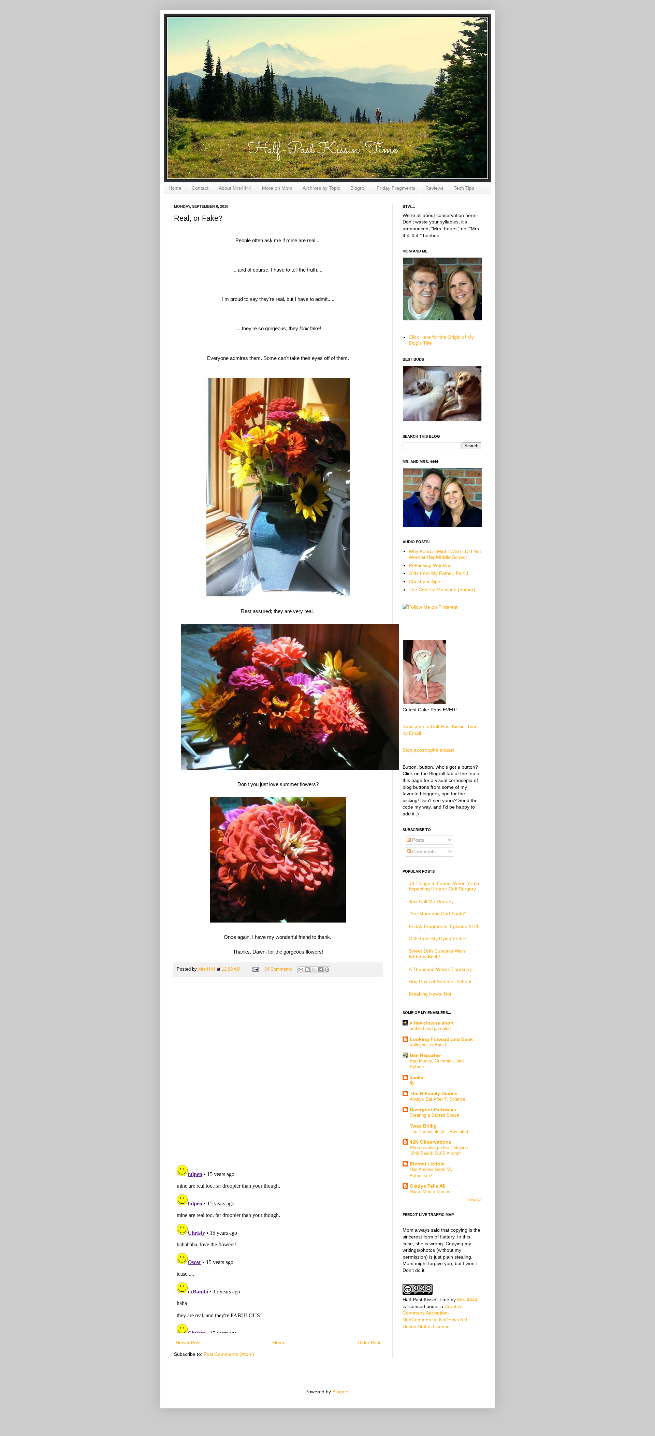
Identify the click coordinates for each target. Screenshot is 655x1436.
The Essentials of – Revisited (439, 1131)
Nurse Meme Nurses (430, 1191)
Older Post (369, 1342)
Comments (423, 851)
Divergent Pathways (433, 1109)
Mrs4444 (207, 969)
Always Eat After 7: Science (437, 1099)
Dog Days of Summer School (440, 981)
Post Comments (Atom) (229, 1354)
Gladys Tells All (428, 1186)
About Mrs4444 (235, 188)
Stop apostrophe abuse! (428, 750)
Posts (417, 840)
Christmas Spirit (426, 581)
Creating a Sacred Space (434, 1115)
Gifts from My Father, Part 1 (439, 573)
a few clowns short (432, 1023)
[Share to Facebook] (320, 969)
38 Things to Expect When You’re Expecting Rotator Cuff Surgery (445, 886)
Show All (474, 1200)
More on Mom (277, 188)
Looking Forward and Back (441, 1039)
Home (175, 188)
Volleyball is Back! (428, 1044)
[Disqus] (278, 1071)
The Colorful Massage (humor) (442, 589)
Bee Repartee (425, 1055)
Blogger (340, 1391)
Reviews (434, 188)
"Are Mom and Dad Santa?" (438, 913)
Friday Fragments (396, 188)
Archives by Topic (321, 188)
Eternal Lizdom (427, 1163)
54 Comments (278, 969)
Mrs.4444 (467, 1299)
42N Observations (430, 1142)
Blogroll (358, 188)
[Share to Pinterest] (326, 969)
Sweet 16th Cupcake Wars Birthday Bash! (437, 953)
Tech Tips (464, 188)
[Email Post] (255, 969)
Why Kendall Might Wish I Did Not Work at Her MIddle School (445, 554)
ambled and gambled (430, 1028)
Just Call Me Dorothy (431, 901)
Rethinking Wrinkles (430, 565)
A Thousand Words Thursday (440, 969)
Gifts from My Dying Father (438, 938)
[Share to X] (313, 969)
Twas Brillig (423, 1126)
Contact (200, 188)
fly (412, 1083)
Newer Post (188, 1342)
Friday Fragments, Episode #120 (444, 926)
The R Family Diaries (433, 1093)
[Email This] (300, 969)
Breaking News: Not (430, 994)
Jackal (417, 1077)
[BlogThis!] (307, 969)
